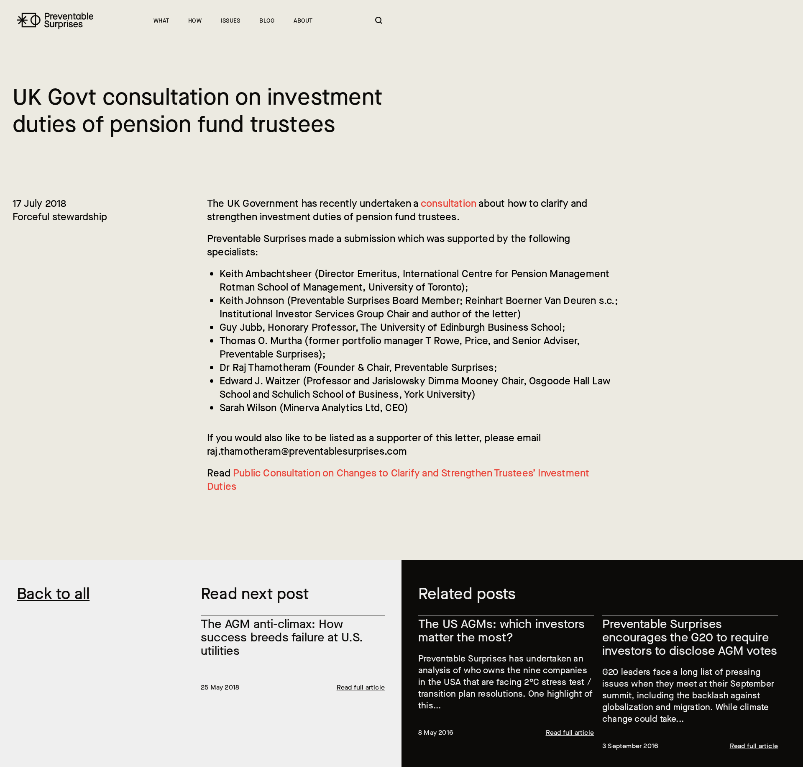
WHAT (161, 21)
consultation (448, 203)
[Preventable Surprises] (55, 21)
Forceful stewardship (60, 217)
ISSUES (230, 21)
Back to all (53, 594)
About (303, 21)
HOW (195, 21)
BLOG (266, 21)
